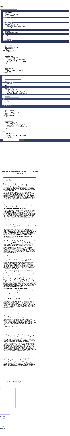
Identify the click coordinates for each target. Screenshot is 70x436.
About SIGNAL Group (9, 12)
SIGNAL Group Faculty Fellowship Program (16, 26)
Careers (6, 16)
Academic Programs (9, 23)
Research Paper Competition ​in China (14, 27)
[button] (35, 42)
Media (4, 33)
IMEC (6, 21)
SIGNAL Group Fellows (9, 15)
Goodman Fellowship (7, 40)
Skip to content (2, 0)
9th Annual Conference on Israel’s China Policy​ (16, 38)
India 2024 (9, 39)
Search (1, 6)
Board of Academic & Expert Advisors (12, 14)
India (6, 19)
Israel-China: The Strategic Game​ (11, 32)
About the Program (11, 25)
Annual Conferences (9, 35)
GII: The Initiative (8, 18)
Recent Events (8, 36)
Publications (7, 31)
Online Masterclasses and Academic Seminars (16, 28)
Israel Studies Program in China (11, 24)
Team (6, 13)
